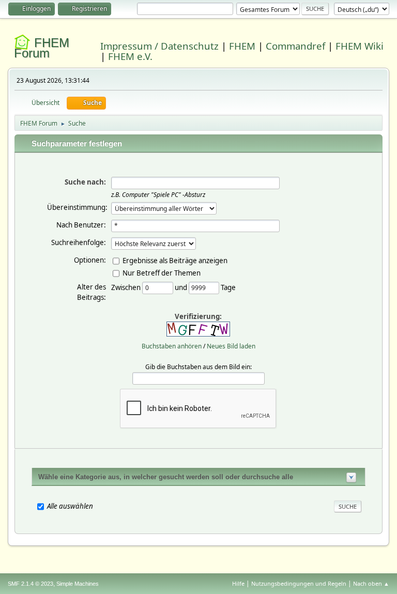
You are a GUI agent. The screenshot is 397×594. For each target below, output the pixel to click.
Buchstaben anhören (172, 346)
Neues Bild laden (231, 346)
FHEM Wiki (359, 45)
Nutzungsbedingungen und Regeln (298, 583)
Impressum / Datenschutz (159, 45)
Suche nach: (85, 182)
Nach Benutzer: (81, 225)
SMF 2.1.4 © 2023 (30, 584)
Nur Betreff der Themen (162, 272)
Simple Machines (77, 584)
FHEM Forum (41, 48)
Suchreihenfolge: (78, 242)
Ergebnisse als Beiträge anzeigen (175, 260)
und (182, 287)
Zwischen (126, 287)
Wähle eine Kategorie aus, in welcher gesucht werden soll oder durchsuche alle (165, 477)
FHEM (242, 45)
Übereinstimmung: (77, 207)
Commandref (295, 45)
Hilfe (238, 583)
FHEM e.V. (130, 56)
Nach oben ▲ (371, 583)
